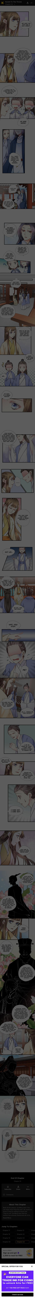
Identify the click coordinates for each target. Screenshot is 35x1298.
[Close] (31, 1266)
